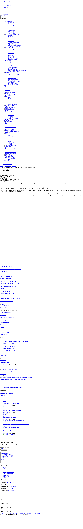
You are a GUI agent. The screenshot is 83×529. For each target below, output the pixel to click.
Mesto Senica (3, 364)
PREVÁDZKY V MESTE (6, 276)
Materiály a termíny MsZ (12, 36)
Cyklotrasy (7, 147)
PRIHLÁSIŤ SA (3, 449)
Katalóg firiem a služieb (9, 119)
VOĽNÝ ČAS (6, 137)
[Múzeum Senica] (4, 453)
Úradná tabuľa (10, 73)
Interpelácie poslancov (12, 38)
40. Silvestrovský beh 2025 (9, 346)
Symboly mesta (11, 142)
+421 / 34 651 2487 (12, 490)
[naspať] (0, 337)
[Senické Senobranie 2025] (8, 348)
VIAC (1, 303)
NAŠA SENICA (21, 353)
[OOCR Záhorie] (3, 463)
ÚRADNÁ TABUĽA (5, 264)
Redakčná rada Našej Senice (10, 136)
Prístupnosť (21, 513)
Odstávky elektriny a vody (7, 317)
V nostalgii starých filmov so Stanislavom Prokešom (16, 424)
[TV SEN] (2, 459)
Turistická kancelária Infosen (10, 145)
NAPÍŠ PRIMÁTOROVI (6, 301)
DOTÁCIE (3, 288)
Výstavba (7, 88)
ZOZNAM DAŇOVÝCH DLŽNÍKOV (10, 298)
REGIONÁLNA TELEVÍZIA (50, 353)
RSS (35, 513)
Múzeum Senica (8, 123)
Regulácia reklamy (11, 82)
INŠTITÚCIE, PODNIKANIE (9, 94)
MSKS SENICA (59, 353)
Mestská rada (10, 40)
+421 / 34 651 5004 (4, 14)
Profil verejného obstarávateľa (13, 66)
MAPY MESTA (6, 160)
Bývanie (7, 93)
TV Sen (9, 135)
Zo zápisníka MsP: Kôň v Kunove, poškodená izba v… (14, 379)
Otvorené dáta (10, 77)
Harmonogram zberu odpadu (7, 320)
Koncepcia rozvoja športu (10, 129)
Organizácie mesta (11, 33)
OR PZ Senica (10, 114)
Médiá (6, 133)
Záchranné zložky (8, 112)
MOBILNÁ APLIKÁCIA (6, 291)
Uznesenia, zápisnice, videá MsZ (14, 37)
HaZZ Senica (10, 116)
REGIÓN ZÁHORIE (4, 353)
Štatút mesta (10, 23)
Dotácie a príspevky (9, 91)
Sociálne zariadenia (9, 106)
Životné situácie (8, 86)
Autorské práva (3, 513)
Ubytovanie (7, 154)
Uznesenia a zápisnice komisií (13, 42)
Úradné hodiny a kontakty (13, 48)
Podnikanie (7, 90)
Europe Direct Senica (9, 95)
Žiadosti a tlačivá (11, 57)
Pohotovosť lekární (5, 332)
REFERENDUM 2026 (7, 164)
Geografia (10, 143)
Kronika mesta (8, 132)
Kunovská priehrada (12, 158)
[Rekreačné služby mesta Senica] (6, 455)
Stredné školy (10, 100)
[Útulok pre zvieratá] (4, 460)
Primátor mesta (10, 24)
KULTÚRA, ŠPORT (7, 120)
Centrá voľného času (12, 103)
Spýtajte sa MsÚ (11, 49)
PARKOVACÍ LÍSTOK (6, 266)
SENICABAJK (6, 161)
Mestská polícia (11, 115)
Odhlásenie (4, 448)
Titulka (1, 166)
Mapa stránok (40, 513)
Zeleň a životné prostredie (10, 92)
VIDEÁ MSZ (3, 355)
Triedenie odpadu (4, 322)
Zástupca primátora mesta (13, 25)
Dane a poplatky (8, 87)
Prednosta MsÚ (11, 50)
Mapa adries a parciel (5, 312)
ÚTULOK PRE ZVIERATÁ (38, 353)
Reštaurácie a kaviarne (9, 155)
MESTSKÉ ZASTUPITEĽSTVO (12, 34)
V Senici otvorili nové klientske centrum (10, 371)
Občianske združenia (9, 108)
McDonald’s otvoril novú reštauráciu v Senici (11, 387)
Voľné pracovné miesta (12, 83)
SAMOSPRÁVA (8, 21)
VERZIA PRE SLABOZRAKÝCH (10, 520)
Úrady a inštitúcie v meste (10, 107)
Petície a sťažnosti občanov (13, 79)
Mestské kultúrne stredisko (10, 122)
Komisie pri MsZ (11, 41)
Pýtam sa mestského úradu (8, 473)
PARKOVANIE (4, 271)
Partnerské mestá (11, 32)
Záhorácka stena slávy (9, 130)
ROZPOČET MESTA (6, 278)
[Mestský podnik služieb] (5, 454)
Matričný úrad (10, 55)
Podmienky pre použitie (28, 513)
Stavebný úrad (10, 54)
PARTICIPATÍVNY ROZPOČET (8, 293)
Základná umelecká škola (12, 104)
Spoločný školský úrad (12, 56)
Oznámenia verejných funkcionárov (15, 46)
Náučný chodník (8, 151)
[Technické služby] (4, 461)
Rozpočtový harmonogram (13, 62)
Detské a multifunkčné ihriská (11, 148)
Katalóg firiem (4, 325)
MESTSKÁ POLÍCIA (13, 353)
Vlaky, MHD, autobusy (9, 156)
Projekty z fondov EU (12, 31)
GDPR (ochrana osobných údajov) (14, 74)
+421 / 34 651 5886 (11, 488)
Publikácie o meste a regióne (10, 153)
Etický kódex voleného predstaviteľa (15, 45)
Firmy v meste (5, 471)
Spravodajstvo (3, 374)
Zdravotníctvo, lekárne (9, 105)
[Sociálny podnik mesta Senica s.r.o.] (7, 456)
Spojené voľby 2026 (7, 162)
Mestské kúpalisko (11, 159)
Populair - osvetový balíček (13, 84)
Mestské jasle (10, 97)
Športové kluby (8, 128)
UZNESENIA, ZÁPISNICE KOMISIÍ (10, 283)
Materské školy (11, 98)
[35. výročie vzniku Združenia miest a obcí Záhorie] (13, 339)
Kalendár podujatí (8, 121)
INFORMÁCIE (8, 72)
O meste (7, 139)
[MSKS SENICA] (4, 451)
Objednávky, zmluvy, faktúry (13, 71)
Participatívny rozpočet (12, 63)
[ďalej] (2, 337)
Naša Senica (10, 134)
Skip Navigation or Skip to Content (7, 1)
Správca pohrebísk (8, 111)
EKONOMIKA (8, 60)
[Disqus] (41, 215)
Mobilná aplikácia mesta (12, 59)
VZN (9, 28)
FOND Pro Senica (11, 80)
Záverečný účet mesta (12, 65)
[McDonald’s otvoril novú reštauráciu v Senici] (9, 385)
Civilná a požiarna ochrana (13, 118)
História (9, 140)
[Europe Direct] (3, 457)
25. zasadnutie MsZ (5, 362)
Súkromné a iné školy (12, 102)
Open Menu (3, 18)
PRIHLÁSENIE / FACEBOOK (9, 4)
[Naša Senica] (3, 458)
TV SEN (2, 395)
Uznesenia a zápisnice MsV (13, 44)
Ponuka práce (3, 329)
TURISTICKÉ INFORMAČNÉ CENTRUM (72, 353)
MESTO (4, 20)
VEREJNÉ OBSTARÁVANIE (8, 286)
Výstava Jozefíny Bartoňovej (10, 437)
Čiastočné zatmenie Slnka (9, 417)
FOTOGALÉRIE (4, 334)
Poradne (7, 110)
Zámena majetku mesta (12, 69)
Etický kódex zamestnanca (13, 58)
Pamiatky (9, 141)
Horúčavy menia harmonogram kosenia (13, 430)
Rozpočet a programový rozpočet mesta (15, 61)
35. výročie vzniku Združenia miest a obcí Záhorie (15, 341)
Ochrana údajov (11, 513)
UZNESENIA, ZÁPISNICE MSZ (8, 281)
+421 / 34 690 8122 (11, 484)
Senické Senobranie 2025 (9, 350)
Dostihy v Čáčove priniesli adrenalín (12, 410)
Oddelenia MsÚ (11, 53)
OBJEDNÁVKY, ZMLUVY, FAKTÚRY (10, 269)
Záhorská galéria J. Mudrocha (11, 124)
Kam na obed (3, 327)
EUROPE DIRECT (28, 353)
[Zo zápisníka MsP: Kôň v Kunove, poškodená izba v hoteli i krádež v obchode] (16, 377)
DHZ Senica (10, 117)
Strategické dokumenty (12, 29)
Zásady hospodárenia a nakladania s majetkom (17, 70)
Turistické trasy (8, 146)
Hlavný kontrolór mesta (12, 26)
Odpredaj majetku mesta (12, 67)
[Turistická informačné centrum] (6, 452)
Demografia (10, 144)
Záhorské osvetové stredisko (10, 127)
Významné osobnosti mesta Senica (12, 131)
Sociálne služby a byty (12, 78)
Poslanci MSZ (10, 35)
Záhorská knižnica (8, 125)
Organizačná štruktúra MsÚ (13, 51)
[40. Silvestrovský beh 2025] (8, 343)
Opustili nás (3, 315)
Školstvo (7, 96)
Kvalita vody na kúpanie (10, 157)
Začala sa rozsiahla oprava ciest (11, 403)
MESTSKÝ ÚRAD (9, 47)
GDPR (16, 513)
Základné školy (11, 99)
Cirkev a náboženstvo (9, 109)
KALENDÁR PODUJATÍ (6, 393)
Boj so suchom (4, 308)
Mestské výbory (11, 43)
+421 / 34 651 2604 (12, 486)
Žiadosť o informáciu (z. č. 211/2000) (15, 75)
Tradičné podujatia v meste (10, 152)
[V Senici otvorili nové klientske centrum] (8, 369)
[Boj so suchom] (3, 304)
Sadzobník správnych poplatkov (14, 81)
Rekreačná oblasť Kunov (10, 149)
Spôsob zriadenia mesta (12, 22)
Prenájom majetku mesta (12, 68)
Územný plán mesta (11, 30)
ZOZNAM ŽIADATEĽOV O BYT (9, 296)
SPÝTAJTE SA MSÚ (7, 5)
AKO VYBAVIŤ (6, 85)
